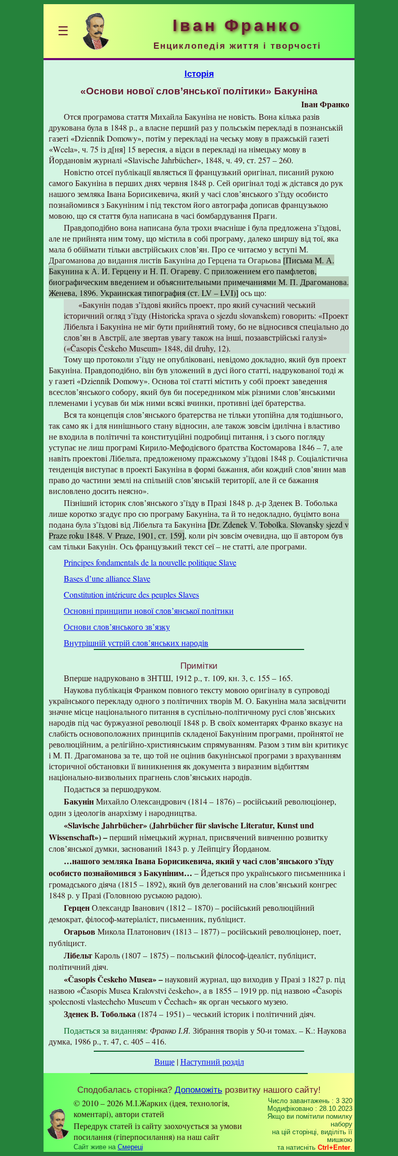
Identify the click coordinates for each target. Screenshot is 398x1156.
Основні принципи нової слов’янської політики (149, 610)
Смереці (130, 1147)
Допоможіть (198, 1089)
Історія (199, 73)
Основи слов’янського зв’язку (117, 626)
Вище (164, 1061)
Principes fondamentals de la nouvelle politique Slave (150, 562)
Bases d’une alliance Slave (107, 578)
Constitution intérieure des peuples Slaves (131, 594)
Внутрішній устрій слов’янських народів (136, 642)
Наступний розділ (212, 1061)
